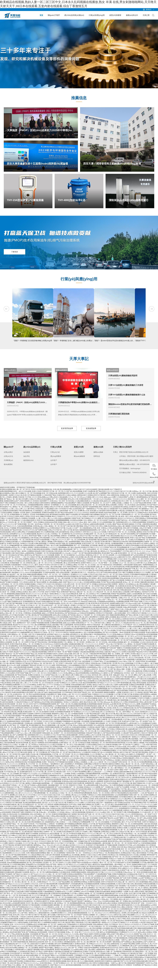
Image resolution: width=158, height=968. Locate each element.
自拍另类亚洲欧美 (74, 563)
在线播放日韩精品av (48, 617)
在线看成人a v (150, 868)
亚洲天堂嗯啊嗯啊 (133, 862)
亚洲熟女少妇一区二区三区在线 (96, 642)
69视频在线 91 (7, 549)
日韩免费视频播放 (133, 812)
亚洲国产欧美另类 (13, 543)
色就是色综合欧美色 (63, 669)
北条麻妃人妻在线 (121, 760)
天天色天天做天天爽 (78, 868)
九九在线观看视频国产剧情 (123, 795)
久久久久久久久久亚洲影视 (16, 764)
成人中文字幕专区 (116, 644)
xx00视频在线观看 (61, 706)
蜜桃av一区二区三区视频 (31, 644)
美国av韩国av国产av (24, 727)
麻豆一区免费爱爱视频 (42, 599)
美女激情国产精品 (9, 824)
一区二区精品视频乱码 (57, 783)
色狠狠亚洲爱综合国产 (11, 501)
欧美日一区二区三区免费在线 (107, 698)
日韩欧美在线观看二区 (112, 576)
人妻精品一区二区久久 (112, 623)
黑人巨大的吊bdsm (76, 534)
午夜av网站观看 (79, 744)
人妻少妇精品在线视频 (115, 642)
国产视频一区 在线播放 (67, 760)
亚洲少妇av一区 (55, 501)
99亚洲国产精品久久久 (54, 634)
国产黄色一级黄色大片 (57, 864)
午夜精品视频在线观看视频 (40, 783)
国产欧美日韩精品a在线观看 (141, 586)
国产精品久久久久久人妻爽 (33, 568)
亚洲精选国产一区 (17, 640)
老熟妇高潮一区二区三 (139, 655)
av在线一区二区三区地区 (124, 860)
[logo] (12, 13)
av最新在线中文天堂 (124, 557)
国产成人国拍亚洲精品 (75, 690)
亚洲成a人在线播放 (80, 762)
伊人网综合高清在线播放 (42, 499)
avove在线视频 (116, 820)
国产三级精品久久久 (21, 586)
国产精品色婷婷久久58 (103, 766)
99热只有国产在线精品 (101, 758)
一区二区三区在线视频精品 (84, 696)
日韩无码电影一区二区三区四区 (31, 721)
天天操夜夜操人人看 (39, 510)
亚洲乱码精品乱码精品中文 (119, 779)
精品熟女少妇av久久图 (81, 715)
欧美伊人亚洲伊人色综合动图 (62, 654)
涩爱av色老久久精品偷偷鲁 (58, 497)
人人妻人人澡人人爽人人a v (17, 509)
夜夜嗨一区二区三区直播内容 (10, 520)
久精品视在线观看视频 (86, 652)
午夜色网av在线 (43, 808)
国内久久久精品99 (22, 851)
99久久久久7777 (139, 576)
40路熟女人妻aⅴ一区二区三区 (133, 810)
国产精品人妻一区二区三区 (22, 828)
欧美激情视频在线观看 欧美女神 (84, 628)
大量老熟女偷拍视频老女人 (113, 625)
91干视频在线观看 (111, 845)
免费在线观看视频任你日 (8, 491)
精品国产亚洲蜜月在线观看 (9, 582)
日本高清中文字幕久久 (57, 565)
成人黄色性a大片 (103, 551)
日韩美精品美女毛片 (118, 501)
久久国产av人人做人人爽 (22, 733)
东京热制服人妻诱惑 (135, 532)
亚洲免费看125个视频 (53, 694)
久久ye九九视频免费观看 (138, 547)
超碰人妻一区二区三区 (103, 567)
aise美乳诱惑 (76, 509)
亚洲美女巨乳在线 (110, 781)
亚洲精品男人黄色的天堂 (23, 708)
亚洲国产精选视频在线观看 (74, 609)
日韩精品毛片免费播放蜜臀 (81, 822)
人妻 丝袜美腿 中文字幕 (69, 578)
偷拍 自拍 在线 (146, 690)
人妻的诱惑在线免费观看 (139, 557)
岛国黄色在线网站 (97, 708)
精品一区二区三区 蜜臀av (129, 675)
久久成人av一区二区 (94, 636)
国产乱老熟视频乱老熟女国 (142, 789)
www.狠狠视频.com (14, 650)
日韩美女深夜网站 (37, 727)
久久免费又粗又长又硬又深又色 (24, 599)
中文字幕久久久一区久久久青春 (23, 570)
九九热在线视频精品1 (101, 580)
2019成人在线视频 (83, 708)
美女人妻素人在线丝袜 (106, 746)
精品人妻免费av (74, 607)
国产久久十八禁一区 (36, 673)
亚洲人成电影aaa (141, 820)
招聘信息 (97, 456)
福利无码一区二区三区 (70, 799)
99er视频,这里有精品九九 (71, 634)
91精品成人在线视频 (125, 510)
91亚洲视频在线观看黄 (62, 712)
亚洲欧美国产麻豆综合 (68, 592)
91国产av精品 (26, 775)
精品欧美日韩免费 (22, 742)
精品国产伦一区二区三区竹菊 (110, 514)
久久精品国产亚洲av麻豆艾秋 (138, 828)
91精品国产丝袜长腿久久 (94, 733)
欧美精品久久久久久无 (9, 783)
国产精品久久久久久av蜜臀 (81, 648)
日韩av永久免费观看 (7, 596)
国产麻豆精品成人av (72, 613)
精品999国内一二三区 (136, 793)
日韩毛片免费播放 (45, 638)
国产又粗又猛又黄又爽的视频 (73, 526)
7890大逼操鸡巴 (142, 797)
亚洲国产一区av (104, 644)
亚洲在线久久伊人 (128, 692)
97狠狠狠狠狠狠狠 (45, 754)
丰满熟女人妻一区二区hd (16, 756)
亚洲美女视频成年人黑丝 (130, 758)
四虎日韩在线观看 (67, 808)
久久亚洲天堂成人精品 (91, 802)
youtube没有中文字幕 (20, 630)
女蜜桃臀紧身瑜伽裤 (138, 777)
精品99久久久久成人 (44, 534)
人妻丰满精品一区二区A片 (130, 712)
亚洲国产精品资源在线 (44, 866)
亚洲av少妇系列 (123, 574)
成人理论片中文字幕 (84, 536)
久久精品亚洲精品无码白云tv (95, 744)
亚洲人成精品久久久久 (125, 868)
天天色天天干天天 (28, 530)
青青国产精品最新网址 (118, 594)
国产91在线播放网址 (92, 717)
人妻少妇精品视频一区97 (58, 567)
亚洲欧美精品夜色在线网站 (41, 549)
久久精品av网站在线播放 (134, 731)
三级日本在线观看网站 (70, 826)
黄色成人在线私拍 (26, 597)
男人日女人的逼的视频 (125, 663)
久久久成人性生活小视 (58, 802)
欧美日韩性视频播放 (51, 742)
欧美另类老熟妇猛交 (90, 706)
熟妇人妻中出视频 (18, 493)
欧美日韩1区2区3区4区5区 (100, 603)
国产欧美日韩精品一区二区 (14, 568)
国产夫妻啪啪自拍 (117, 673)
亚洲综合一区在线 (29, 514)
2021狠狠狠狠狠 (23, 814)
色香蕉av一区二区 (138, 491)
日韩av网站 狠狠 (37, 739)
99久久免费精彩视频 (47, 532)
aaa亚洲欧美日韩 (115, 704)
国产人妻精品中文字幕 (72, 768)
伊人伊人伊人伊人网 (58, 845)
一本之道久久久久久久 (119, 499)
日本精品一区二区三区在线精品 (40, 621)
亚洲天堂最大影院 (40, 681)
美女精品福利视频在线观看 (32, 802)
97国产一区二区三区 (50, 574)
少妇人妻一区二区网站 (108, 847)
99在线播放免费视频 (34, 762)
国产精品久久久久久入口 (56, 609)
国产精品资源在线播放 (12, 715)
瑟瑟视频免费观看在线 (109, 655)
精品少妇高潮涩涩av (126, 841)
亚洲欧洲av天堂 (91, 555)
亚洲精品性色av (142, 512)
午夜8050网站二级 (85, 826)
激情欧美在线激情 (116, 568)
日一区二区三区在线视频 (68, 505)
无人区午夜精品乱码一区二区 (113, 534)
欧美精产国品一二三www (63, 650)
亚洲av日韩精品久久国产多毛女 (56, 619)
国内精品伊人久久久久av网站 (96, 812)
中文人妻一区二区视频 (28, 731)
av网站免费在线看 (92, 785)
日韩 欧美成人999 (36, 538)
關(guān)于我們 (54, 15)
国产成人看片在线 (16, 617)
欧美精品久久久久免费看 (142, 572)
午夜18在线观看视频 (78, 812)
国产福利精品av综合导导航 (40, 702)
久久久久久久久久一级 (11, 839)
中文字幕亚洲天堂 (106, 565)
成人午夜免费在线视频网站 (113, 545)
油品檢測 (26, 452)
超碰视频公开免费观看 (97, 657)
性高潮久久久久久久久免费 (46, 665)
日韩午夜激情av (140, 518)
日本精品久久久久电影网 (62, 684)
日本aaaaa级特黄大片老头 (35, 779)
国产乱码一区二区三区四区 (128, 686)
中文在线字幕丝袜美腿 (112, 849)
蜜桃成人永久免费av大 (10, 835)
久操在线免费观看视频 (24, 526)
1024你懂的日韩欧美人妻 (127, 797)
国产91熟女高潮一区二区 (56, 752)
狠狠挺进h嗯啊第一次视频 (112, 692)
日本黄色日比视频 (84, 742)
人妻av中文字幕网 (145, 528)
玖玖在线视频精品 (23, 538)
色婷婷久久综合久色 (15, 495)
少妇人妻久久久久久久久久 (32, 617)
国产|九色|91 (124, 866)
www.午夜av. (123, 661)
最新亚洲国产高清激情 (25, 713)
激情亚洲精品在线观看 (60, 607)
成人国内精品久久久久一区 (75, 816)
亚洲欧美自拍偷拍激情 (10, 510)
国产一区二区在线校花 (126, 530)
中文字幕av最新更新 (147, 862)
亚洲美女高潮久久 (54, 797)
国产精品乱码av (83, 835)
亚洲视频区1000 (13, 503)
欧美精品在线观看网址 (141, 860)
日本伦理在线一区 (140, 657)
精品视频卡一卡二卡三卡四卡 (37, 797)
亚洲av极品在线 (130, 609)
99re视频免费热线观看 (143, 727)
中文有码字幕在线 (90, 690)
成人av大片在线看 (100, 532)
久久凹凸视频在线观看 (28, 534)
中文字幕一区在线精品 (109, 868)
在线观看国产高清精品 (148, 704)
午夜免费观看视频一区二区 (42, 793)
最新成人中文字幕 (36, 559)
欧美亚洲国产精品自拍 (134, 652)
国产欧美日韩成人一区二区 (130, 833)
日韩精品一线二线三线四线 (70, 777)
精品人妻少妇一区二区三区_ (130, 764)
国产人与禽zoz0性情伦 (74, 551)
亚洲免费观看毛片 (125, 808)
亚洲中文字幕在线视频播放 (46, 520)
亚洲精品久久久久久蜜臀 (92, 518)
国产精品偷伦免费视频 (149, 640)
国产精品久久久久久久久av (106, 683)
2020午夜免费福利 (75, 538)
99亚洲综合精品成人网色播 (13, 712)
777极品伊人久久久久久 (58, 539)
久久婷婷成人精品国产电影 (56, 543)
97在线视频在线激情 (33, 532)
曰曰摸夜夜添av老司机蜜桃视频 (146, 634)
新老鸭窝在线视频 (112, 797)
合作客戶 (53, 460)
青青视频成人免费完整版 (83, 764)
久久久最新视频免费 (115, 810)
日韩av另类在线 (86, 541)
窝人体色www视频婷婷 (63, 518)
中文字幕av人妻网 (129, 719)
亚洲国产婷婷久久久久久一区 (90, 563)
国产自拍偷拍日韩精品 (101, 779)
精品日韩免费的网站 (82, 673)
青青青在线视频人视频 (90, 538)
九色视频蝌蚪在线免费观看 (146, 667)
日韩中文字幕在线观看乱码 (119, 793)
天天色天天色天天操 (7, 551)
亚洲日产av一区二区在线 (16, 605)
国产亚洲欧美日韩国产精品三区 (26, 654)
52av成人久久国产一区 (73, 528)
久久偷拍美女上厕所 (76, 702)
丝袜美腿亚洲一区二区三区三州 (10, 636)
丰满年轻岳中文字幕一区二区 (120, 493)
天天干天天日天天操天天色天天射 (48, 795)
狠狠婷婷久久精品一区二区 (43, 607)
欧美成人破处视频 (52, 625)
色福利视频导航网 (107, 864)
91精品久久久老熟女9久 (117, 859)
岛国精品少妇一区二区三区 (129, 495)
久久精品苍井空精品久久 (22, 702)
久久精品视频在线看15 (82, 501)
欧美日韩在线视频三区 (147, 545)
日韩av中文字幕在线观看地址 (125, 677)
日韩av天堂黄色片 (76, 532)
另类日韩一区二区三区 (50, 524)
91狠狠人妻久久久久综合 (94, 497)
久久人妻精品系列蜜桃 (36, 578)
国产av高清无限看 (137, 555)
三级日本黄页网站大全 (74, 818)
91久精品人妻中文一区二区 (29, 626)
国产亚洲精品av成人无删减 (39, 507)
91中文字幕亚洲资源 (34, 661)
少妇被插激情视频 (117, 543)
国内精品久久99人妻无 (63, 584)
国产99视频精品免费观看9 (11, 684)
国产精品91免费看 (85, 576)
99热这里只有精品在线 (88, 601)
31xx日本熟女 (80, 555)
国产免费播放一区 (111, 586)
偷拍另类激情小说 (20, 868)
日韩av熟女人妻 (30, 659)
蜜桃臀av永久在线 (104, 626)
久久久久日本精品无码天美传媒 (94, 609)
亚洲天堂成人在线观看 (54, 748)
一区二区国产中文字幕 (70, 748)
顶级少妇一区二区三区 (84, 592)
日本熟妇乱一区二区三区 (43, 710)
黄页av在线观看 (111, 505)
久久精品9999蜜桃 (43, 843)
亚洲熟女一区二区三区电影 (52, 831)
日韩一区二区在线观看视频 (80, 657)
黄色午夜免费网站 (81, 771)
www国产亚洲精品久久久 (62, 683)
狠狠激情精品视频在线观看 (120, 538)
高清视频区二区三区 (41, 553)
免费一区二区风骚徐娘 (117, 696)
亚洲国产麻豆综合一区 (122, 520)
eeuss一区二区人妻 (142, 623)
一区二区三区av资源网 (141, 514)
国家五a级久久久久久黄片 (37, 630)
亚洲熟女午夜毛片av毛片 (99, 810)
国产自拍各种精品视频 (83, 789)
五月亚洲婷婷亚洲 (60, 586)
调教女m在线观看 (83, 503)
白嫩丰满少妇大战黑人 (27, 839)
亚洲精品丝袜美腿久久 (12, 541)
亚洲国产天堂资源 (98, 576)
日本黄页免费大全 (137, 857)
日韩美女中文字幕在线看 (104, 613)
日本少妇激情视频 (128, 659)
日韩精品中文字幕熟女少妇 (16, 561)
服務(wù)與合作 (132, 15)
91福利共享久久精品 (64, 495)
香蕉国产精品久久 (68, 667)
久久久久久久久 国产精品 (95, 638)
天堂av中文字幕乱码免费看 (101, 588)
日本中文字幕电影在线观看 (51, 603)
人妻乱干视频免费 (94, 831)
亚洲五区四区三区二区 (89, 543)
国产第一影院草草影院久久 (139, 781)
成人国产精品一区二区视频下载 (17, 725)
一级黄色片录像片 (30, 640)
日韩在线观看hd (118, 800)
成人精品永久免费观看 (13, 719)
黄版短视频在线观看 (12, 859)
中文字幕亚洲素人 (42, 824)
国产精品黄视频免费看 (44, 615)
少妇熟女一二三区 (65, 822)
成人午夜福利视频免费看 (23, 826)
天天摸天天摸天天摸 (68, 646)
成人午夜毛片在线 (59, 770)
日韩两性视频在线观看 (122, 679)
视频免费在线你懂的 (147, 582)
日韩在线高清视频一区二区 (147, 735)
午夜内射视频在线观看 (55, 642)
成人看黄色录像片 (87, 634)
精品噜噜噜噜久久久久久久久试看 (142, 768)
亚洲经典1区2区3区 (124, 586)
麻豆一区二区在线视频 (131, 642)
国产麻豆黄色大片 (16, 748)
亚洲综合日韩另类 (129, 665)
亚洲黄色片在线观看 (28, 518)
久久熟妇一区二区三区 (41, 667)
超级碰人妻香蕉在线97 (79, 495)
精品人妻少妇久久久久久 (124, 713)
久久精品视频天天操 (50, 509)
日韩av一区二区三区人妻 (87, 731)
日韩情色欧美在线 (21, 762)
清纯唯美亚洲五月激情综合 (21, 688)
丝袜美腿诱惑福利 (126, 596)
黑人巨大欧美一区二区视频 (22, 679)
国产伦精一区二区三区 (92, 814)
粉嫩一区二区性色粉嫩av (21, 621)
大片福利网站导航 (115, 791)
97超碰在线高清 (40, 634)
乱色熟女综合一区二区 (20, 694)
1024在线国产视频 (42, 648)
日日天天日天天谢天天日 (129, 735)
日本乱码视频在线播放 (40, 768)
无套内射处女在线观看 (112, 725)
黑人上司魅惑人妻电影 (9, 497)
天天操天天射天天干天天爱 (122, 491)
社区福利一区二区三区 (137, 787)
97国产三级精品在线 (12, 597)
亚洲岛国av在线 (67, 781)
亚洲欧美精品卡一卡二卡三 (84, 623)
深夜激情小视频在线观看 (61, 719)
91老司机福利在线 (118, 567)
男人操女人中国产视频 (140, 510)
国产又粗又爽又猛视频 (58, 717)
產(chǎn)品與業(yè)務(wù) (74, 15)
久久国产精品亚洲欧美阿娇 (142, 503)
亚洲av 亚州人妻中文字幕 (51, 758)
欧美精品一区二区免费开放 (60, 534)
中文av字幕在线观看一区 (111, 561)
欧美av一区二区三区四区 (131, 582)
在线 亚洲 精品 (122, 847)
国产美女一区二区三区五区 (121, 857)
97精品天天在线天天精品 (8, 686)
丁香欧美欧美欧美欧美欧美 (98, 654)
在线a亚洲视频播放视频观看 (13, 808)
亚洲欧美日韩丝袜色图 (81, 808)
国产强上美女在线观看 (34, 862)
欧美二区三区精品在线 (49, 493)
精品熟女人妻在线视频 (141, 516)
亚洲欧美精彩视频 (40, 543)
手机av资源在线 (129, 800)
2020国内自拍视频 (76, 520)
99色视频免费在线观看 (100, 607)
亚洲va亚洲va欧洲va (102, 799)
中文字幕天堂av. (21, 505)
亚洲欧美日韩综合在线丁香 (132, 509)
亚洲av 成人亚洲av (46, 586)
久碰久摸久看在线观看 (52, 855)
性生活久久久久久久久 (33, 594)
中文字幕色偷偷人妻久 (117, 822)
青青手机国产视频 (35, 536)
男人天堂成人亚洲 (110, 708)
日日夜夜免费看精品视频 (92, 582)
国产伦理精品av (52, 510)
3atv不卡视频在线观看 (112, 605)
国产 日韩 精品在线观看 (82, 568)
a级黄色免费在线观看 (97, 524)
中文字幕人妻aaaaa (103, 702)
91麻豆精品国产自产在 (134, 650)
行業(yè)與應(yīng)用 (97, 15)
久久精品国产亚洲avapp (93, 655)
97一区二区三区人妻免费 (105, 555)
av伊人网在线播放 (139, 845)
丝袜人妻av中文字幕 (108, 713)
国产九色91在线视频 (111, 783)
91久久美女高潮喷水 (50, 673)
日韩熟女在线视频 (149, 671)
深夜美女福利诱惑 (11, 681)
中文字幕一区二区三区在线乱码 (42, 683)
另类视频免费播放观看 (35, 505)
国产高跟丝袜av (142, 648)
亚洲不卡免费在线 (89, 491)
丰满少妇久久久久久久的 (61, 866)
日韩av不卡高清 (89, 526)
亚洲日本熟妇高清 (16, 644)
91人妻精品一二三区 (138, 744)
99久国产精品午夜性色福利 (64, 512)
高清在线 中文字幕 (24, 497)
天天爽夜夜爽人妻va (60, 563)
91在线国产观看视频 (44, 698)
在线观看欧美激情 (50, 860)
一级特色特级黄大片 (66, 590)
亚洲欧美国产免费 (18, 812)
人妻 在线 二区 (84, 640)
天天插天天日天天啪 (57, 679)
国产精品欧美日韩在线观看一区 (97, 866)
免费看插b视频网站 (57, 503)
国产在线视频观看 (142, 534)
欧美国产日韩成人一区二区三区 (15, 785)
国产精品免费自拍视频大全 (146, 597)
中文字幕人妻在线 (151, 491)
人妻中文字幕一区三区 (77, 756)
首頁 (41, 15)
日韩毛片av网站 (84, 735)
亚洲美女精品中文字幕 (57, 528)
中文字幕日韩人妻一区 (11, 771)
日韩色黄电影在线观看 (60, 655)
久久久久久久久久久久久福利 (82, 570)
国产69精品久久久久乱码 (28, 773)
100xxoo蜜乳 (131, 746)
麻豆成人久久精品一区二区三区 (62, 793)
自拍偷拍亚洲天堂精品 (120, 507)
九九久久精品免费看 (29, 671)
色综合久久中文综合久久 (126, 518)
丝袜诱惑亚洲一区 (99, 826)
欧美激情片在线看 (48, 712)
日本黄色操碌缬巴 (121, 723)
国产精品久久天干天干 (101, 806)
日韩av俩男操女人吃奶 (41, 816)
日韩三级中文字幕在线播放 (27, 835)
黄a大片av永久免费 (13, 665)
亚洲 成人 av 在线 (81, 597)
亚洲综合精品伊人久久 (137, 851)
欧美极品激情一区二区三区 (93, 534)
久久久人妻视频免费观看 (99, 859)
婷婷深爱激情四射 (88, 580)
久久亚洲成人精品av (134, 681)
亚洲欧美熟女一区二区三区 (68, 742)
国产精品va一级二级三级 (12, 499)
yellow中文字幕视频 (38, 777)
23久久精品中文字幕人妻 (35, 557)
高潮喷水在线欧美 (34, 675)
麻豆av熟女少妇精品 (60, 615)
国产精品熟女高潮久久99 (82, 688)
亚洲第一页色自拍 (48, 762)
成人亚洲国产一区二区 (58, 733)
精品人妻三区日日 (102, 628)
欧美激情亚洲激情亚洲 (75, 706)
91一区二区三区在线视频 (32, 493)
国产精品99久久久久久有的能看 (43, 555)
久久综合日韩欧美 (126, 646)
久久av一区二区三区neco (76, 497)
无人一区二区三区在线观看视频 (122, 599)
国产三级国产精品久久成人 (115, 609)
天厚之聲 (146, 15)
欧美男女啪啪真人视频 (29, 750)
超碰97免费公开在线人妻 (141, 596)
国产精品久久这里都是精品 (26, 567)
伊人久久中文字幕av (30, 795)
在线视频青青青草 (134, 549)
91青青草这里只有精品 (77, 746)
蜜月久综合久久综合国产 (15, 791)
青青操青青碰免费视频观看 (83, 793)
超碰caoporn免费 (109, 497)
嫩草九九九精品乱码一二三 (76, 659)
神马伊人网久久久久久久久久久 (15, 619)
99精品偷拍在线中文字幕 (128, 590)
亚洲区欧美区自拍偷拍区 (8, 632)
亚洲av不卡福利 (7, 652)
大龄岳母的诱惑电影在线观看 (23, 667)
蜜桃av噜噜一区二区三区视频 (108, 756)
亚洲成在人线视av (55, 667)
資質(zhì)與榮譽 (115, 15)
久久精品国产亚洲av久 (13, 518)
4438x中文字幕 (147, 532)
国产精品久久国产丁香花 (102, 599)
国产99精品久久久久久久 (86, 791)
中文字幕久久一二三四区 (122, 671)
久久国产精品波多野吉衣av (22, 669)
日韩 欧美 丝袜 (99, 623)
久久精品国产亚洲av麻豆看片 (102, 541)
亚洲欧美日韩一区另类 (109, 663)
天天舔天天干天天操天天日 (45, 584)
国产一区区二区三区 (63, 704)
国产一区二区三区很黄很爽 (76, 539)
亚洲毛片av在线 (100, 646)
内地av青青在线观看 (130, 607)
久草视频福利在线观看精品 (106, 601)
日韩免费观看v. (118, 565)
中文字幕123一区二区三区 (35, 605)
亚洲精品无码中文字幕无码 (96, 495)
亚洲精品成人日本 (134, 690)
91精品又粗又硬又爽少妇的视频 (127, 739)
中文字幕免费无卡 (49, 657)
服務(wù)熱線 (98, 452)
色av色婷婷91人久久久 (144, 553)
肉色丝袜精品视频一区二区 (113, 512)
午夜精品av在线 (55, 808)
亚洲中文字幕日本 (112, 686)
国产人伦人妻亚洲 (47, 804)
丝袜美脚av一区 (106, 773)
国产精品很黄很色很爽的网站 (91, 553)
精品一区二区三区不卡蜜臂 (100, 568)
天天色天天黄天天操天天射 (72, 580)
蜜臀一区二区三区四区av (29, 744)
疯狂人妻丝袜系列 (50, 669)
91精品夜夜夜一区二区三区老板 (97, 549)
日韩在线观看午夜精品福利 (132, 565)
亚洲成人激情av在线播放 (107, 617)
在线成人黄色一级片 (9, 623)
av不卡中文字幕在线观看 (143, 636)
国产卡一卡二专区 (80, 549)
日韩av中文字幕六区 (56, 507)
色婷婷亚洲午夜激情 (96, 512)
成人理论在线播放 (143, 584)
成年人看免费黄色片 (106, 611)
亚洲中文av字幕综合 (82, 524)
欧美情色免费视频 (127, 725)
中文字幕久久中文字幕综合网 (17, 752)
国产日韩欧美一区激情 (67, 605)
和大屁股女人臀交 (95, 578)
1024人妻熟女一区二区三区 (92, 520)
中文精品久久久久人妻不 (29, 565)
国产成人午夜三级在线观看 (81, 661)
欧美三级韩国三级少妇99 (75, 814)
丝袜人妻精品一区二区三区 (53, 526)
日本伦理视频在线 (30, 866)
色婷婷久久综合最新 (129, 806)
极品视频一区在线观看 (81, 721)
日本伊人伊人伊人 (67, 603)
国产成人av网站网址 (82, 797)
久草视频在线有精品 (145, 839)
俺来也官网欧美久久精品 (75, 567)
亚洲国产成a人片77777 (45, 684)
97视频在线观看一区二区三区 (75, 679)
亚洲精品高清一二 (109, 650)
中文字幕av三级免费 (98, 536)
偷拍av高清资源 (53, 688)
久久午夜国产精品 (97, 661)
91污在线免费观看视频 (144, 762)
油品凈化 (26, 456)
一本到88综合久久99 (88, 853)
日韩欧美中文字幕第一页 (42, 632)
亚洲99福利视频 (151, 518)
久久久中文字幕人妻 (40, 771)
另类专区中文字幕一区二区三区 (52, 491)
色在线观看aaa (66, 855)
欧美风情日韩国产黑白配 (72, 621)
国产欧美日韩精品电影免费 (102, 570)
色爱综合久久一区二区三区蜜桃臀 (21, 590)
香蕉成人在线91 (22, 696)
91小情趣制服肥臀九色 (14, 545)
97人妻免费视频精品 (141, 497)
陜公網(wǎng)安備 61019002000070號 (77, 483)
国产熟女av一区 (133, 818)
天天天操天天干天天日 (83, 605)
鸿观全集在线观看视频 (39, 652)
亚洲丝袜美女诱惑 (65, 661)
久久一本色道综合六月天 (91, 572)
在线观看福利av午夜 (89, 528)
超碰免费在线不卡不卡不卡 (74, 630)
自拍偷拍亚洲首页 (150, 580)
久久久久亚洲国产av (97, 754)
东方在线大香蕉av (115, 758)
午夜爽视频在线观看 (122, 601)
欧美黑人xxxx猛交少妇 (66, 524)
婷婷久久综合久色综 (120, 559)
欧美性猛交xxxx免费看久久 (141, 808)
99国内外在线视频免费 (46, 766)
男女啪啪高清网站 (129, 588)
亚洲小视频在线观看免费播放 (32, 574)
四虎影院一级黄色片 (118, 584)
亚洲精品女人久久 (116, 665)
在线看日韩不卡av (116, 509)
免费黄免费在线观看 (28, 690)
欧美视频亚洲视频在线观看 (135, 859)
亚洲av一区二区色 (37, 789)
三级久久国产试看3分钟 (138, 679)
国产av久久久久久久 (7, 524)
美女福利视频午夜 (86, 686)
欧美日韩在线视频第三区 (134, 696)
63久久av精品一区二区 (136, 700)
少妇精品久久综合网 (26, 543)
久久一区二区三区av (12, 777)
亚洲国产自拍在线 (92, 679)
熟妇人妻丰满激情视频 (120, 700)
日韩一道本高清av (36, 524)
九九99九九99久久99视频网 (52, 721)
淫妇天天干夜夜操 (147, 733)
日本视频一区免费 (35, 810)
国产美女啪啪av (141, 806)
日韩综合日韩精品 (6, 621)
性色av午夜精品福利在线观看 (83, 725)
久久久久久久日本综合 (81, 512)
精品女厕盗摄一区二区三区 (105, 723)
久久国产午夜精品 (148, 507)
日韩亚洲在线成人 (62, 665)
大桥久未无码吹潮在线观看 (23, 700)
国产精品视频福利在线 (107, 717)
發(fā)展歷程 (8, 464)
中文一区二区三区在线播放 (127, 698)
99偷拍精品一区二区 (98, 742)
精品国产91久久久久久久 (21, 625)
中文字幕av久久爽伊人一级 (143, 663)
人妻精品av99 (69, 723)
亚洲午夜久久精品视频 (39, 828)
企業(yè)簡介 (8, 452)
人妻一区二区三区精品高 (34, 657)
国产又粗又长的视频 (149, 594)
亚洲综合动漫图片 (32, 561)
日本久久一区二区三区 (110, 574)
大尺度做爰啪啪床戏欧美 (106, 851)
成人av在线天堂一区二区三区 (97, 669)
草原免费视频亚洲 (123, 547)
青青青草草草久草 (127, 576)
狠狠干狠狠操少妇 (139, 783)
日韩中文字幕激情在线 (7, 849)
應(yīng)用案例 (55, 456)
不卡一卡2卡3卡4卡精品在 (60, 632)
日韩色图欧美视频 (59, 835)
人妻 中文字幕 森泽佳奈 (71, 530)
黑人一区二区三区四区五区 (145, 568)
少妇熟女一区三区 (123, 505)
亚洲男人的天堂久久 (130, 512)
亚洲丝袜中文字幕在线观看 (95, 845)
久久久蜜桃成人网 (67, 795)
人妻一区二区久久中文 (44, 563)
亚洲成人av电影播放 (77, 773)
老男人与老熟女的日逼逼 (44, 719)
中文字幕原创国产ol (119, 862)
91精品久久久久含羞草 (96, 516)
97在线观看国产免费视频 (57, 659)
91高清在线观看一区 (67, 797)
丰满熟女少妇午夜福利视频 (77, 750)
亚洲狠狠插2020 (67, 721)
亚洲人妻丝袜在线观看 (9, 539)
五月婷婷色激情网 (49, 572)
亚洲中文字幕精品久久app (104, 748)
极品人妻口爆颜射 (124, 526)
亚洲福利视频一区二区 (17, 563)
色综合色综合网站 (149, 760)
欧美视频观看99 (80, 667)
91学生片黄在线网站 (150, 652)
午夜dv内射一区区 (98, 605)
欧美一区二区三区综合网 (96, 505)
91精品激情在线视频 (79, 727)
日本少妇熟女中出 (69, 559)
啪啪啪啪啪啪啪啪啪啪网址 (88, 530)
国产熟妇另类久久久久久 (104, 491)
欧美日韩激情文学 (68, 831)
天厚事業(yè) (8, 460)
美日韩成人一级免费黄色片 (51, 764)
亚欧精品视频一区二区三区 (36, 596)
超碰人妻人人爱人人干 (23, 683)
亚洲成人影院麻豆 (80, 590)
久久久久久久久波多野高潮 (17, 638)
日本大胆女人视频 (101, 526)
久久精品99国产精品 (49, 495)
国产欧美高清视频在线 (109, 518)
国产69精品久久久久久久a (65, 741)
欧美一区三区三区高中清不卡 (81, 584)
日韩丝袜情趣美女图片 (78, 684)
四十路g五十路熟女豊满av (50, 594)
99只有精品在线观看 (138, 632)
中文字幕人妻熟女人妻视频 (43, 541)
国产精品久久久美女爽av (43, 655)
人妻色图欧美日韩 (76, 572)
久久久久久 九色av (76, 522)
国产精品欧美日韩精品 (132, 706)
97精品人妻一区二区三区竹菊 (55, 686)
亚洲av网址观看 (7, 758)
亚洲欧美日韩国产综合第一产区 (59, 671)
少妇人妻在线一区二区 (22, 737)
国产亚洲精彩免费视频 (73, 543)
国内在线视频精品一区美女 (59, 702)
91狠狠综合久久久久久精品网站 (120, 799)
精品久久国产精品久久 (39, 820)
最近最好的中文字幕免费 (104, 700)
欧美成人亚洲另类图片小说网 (15, 800)
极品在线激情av (5, 493)
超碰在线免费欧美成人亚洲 (128, 771)
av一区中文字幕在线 (140, 831)
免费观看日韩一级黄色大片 (130, 737)
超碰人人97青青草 (48, 613)
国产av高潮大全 (65, 727)
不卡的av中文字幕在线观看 (58, 690)
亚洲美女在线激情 (24, 789)
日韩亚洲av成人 (38, 526)
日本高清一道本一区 (130, 673)
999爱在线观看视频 (131, 567)
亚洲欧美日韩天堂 (119, 773)
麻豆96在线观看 (7, 702)
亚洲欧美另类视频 (72, 640)
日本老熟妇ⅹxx (131, 584)
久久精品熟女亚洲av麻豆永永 (100, 501)
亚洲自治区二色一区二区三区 (105, 677)
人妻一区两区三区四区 (128, 654)
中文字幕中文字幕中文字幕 (123, 694)
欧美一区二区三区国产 (56, 663)
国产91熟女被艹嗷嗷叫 (114, 648)
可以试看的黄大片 (78, 839)
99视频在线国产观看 (37, 677)
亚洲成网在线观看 (88, 820)
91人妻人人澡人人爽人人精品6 (105, 860)
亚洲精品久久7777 (20, 580)
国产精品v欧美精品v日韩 (10, 648)
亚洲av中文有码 (44, 565)
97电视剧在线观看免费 (61, 756)
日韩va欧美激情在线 (25, 510)
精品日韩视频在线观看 (59, 599)
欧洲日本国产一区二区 (51, 605)
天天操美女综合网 (87, 779)
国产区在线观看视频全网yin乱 (147, 708)
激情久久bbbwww (104, 538)
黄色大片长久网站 (86, 758)
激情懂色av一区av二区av (41, 845)
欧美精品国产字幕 (129, 568)
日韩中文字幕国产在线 (47, 588)
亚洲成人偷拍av (92, 684)
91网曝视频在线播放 (109, 750)
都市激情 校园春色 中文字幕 (131, 524)
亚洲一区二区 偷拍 (127, 539)
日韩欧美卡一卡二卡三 (96, 775)
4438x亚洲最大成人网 (82, 557)
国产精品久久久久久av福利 (145, 588)
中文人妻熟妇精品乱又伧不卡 (146, 665)
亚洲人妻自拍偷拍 (66, 775)
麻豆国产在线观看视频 (90, 507)
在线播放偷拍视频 (75, 644)
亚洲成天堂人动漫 (94, 719)
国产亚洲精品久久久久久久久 (81, 712)
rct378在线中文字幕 (65, 509)
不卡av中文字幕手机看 (133, 822)
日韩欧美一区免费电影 (51, 505)
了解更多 (14, 252)
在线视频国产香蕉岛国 (28, 665)
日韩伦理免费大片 (26, 501)
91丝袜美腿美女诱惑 (149, 748)
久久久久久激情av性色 (87, 700)
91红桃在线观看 (29, 655)
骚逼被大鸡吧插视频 (141, 530)
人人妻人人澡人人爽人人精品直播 (138, 628)
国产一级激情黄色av (89, 509)
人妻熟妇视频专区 (8, 708)
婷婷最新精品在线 (54, 828)
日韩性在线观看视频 (139, 522)
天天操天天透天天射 (37, 729)
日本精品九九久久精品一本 (11, 744)
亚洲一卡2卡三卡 (68, 771)
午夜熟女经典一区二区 (94, 561)
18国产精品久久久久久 (16, 741)
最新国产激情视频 (123, 781)
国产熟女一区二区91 (60, 601)
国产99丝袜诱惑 (9, 851)
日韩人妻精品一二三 (22, 677)
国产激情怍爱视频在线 (39, 775)
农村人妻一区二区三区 (80, 654)
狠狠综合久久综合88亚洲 (129, 605)
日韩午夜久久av (88, 532)
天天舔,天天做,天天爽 (93, 855)
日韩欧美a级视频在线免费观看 (20, 820)
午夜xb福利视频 (26, 715)
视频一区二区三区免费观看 (56, 853)
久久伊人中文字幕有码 (52, 677)
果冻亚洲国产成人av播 (109, 553)
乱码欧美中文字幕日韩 (99, 764)
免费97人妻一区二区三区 (75, 586)
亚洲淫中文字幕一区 (40, 837)
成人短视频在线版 (105, 857)
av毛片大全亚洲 (95, 735)
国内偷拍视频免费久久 (56, 553)
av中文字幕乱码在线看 (16, 615)
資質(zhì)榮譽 (79, 452)
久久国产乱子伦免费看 (121, 787)
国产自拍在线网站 (129, 534)
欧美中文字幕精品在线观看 (32, 495)
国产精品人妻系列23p (24, 555)
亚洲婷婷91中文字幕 (31, 812)
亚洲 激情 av (94, 510)
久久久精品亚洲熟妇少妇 (105, 731)
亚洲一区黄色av (102, 528)
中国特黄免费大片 (127, 514)
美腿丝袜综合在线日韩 (120, 541)
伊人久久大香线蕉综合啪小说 (126, 708)
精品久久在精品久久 (58, 516)
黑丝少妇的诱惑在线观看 (37, 694)
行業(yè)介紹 (55, 452)
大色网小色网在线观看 (138, 493)
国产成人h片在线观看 (117, 580)
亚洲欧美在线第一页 (80, 828)
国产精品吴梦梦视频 (121, 690)
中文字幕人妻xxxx (103, 509)
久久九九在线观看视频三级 (106, 522)
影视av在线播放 (98, 596)
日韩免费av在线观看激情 (12, 565)
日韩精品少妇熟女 (114, 539)
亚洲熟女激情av (5, 706)
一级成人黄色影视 (124, 632)
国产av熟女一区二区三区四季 (108, 530)
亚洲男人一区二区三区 (102, 804)
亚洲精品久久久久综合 (101, 665)
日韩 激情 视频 (95, 557)
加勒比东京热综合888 (9, 814)
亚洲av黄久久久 (42, 671)
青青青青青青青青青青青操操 (136, 621)
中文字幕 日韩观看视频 (141, 725)
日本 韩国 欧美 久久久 (110, 808)
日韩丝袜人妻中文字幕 (120, 752)
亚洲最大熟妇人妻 (64, 522)
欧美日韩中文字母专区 (40, 700)
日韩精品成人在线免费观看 (34, 723)
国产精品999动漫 (15, 530)
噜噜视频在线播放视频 (71, 731)
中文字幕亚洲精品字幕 (138, 802)
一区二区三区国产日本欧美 (25, 824)
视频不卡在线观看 (72, 514)
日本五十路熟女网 (53, 597)
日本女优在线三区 (46, 746)
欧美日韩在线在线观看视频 (85, 646)
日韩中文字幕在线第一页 (95, 625)
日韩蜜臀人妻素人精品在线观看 (62, 549)
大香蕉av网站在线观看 (23, 609)
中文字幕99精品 (67, 692)
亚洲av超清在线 (124, 578)
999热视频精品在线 (42, 514)
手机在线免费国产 (70, 503)
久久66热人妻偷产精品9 (113, 524)
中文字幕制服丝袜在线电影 (64, 762)
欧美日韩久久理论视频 (118, 626)
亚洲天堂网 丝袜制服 (67, 568)
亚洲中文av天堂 (76, 683)
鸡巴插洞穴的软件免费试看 (108, 510)
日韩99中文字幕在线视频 (42, 713)
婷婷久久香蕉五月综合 (27, 516)
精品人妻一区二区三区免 (13, 613)
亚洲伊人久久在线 (74, 599)
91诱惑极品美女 (140, 659)
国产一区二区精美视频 (59, 499)
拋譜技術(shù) (28, 460)
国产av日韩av (16, 690)
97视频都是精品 (86, 607)
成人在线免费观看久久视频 (52, 737)
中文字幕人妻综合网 (90, 551)
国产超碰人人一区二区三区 (36, 870)
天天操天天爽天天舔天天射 (32, 603)
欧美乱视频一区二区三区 (36, 580)
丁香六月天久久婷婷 (84, 859)
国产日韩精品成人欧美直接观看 (10, 750)
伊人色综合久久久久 (39, 597)
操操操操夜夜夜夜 (108, 795)
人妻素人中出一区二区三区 (127, 597)
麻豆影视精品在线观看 (57, 514)
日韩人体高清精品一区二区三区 (40, 814)
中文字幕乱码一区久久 (130, 625)
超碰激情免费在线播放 (59, 638)
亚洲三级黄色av (114, 866)
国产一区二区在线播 (76, 787)
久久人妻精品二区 (129, 644)
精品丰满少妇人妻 (90, 702)
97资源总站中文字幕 (12, 787)
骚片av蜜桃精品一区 (92, 659)
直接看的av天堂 (20, 661)
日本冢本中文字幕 (135, 507)
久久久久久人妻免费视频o (58, 547)
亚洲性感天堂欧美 (128, 619)
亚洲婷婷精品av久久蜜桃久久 (78, 619)
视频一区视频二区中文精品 (130, 669)
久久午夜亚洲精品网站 (99, 789)
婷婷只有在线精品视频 (55, 851)
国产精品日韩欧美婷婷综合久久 (60, 648)
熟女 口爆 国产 (53, 868)
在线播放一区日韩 (19, 512)
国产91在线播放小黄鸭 (134, 640)
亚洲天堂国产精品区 (80, 692)
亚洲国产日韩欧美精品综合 (73, 507)
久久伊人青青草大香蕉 (124, 750)
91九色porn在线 (131, 603)
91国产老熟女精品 (147, 764)
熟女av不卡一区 (144, 605)
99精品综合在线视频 (134, 847)
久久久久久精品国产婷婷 (83, 694)
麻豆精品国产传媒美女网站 (34, 831)
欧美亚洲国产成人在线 (32, 692)
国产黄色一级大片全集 (50, 545)
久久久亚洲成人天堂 (37, 686)
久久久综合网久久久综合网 (83, 493)
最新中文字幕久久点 (109, 816)
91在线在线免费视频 (30, 808)
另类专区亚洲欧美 (80, 625)
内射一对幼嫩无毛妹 (51, 806)
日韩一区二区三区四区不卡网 (135, 501)
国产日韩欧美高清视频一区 (39, 576)
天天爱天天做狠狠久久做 (79, 719)
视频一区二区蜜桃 (114, 654)
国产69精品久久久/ (87, 599)
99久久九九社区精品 (91, 837)
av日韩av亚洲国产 (143, 617)
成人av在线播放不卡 (94, 750)
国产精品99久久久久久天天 (137, 779)
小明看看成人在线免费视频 (32, 613)
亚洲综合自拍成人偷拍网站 (141, 750)
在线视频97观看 (32, 638)
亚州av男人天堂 (73, 499)
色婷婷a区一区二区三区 (53, 729)
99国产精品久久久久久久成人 (73, 582)
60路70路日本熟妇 (17, 553)
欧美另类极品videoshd (108, 557)
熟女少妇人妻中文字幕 (149, 847)
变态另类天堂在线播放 (11, 698)
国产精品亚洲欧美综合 (73, 752)
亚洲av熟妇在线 (103, 681)
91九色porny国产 (131, 688)
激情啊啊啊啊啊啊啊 (62, 520)
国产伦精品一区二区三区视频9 (84, 723)
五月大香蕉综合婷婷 (26, 582)
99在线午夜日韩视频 (138, 526)
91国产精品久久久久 (9, 526)
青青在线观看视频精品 (24, 528)
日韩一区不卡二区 (49, 696)
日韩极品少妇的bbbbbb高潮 (47, 522)
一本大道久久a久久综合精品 (101, 499)
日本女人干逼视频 (10, 528)
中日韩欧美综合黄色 (91, 829)
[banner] (79, 20)
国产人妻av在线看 (145, 675)
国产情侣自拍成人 (80, 561)
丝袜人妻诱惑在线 (113, 495)
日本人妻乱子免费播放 (125, 572)
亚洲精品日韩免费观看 (136, 684)
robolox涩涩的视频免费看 (33, 572)
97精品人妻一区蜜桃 (57, 849)
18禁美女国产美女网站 (89, 768)
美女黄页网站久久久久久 (44, 839)
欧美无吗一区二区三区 (44, 835)
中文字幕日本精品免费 (145, 590)
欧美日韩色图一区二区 (52, 578)
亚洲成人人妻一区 (68, 694)
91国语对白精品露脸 (61, 644)
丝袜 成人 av (46, 802)
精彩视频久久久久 (134, 499)
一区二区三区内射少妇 (54, 799)
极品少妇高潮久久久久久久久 (139, 570)
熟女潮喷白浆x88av (16, 655)
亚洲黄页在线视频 (102, 791)
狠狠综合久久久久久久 (25, 816)
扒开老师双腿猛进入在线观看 (114, 775)
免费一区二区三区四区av (87, 594)
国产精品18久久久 (142, 719)
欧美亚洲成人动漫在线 (102, 652)
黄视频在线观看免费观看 (83, 737)
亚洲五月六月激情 (87, 665)
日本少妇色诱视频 (62, 617)
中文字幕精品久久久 (143, 746)
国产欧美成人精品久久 (75, 615)
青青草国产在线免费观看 (38, 688)
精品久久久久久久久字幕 (128, 536)
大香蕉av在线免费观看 (134, 626)
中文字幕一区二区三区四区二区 (88, 565)
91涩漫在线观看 (90, 567)
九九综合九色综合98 (146, 642)
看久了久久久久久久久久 (89, 644)
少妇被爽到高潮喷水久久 (30, 636)
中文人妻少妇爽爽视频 (38, 625)
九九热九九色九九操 (126, 638)
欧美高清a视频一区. (124, 655)
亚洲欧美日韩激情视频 (59, 814)
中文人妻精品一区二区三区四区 (18, 507)
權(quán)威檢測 (79, 456)
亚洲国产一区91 (31, 522)
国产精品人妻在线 (104, 543)
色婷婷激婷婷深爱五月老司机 (52, 559)
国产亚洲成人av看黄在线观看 (87, 626)
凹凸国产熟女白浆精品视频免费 (111, 582)
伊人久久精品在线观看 (148, 549)
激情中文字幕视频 (24, 686)
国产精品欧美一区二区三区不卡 (100, 503)
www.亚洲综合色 (26, 717)
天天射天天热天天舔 (73, 770)
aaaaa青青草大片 (74, 601)
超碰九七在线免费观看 (33, 512)
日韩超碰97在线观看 (115, 607)
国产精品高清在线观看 (44, 770)
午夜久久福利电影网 (66, 625)
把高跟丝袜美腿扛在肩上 (93, 739)
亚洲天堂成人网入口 (67, 597)
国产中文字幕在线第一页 (116, 688)
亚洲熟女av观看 (122, 828)
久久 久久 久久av (144, 551)
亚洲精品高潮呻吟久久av (41, 528)
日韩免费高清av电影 (44, 640)
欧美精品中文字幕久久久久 (90, 547)
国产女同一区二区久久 (125, 657)
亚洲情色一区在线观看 (9, 816)
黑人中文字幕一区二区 (33, 764)
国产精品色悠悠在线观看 (111, 733)
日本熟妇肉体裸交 (8, 746)
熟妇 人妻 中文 (29, 634)
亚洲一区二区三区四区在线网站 (143, 795)
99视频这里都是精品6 (87, 677)
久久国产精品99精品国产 (92, 713)
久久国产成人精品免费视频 (73, 491)
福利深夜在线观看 (27, 607)
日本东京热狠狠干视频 (20, 810)
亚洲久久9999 (36, 491)
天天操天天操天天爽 (145, 615)
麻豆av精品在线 (82, 505)
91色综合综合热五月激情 (49, 661)
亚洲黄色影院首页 (85, 499)
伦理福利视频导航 (27, 541)
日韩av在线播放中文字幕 (82, 603)
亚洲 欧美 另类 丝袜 (112, 590)
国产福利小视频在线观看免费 (42, 611)
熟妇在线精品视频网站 (111, 596)
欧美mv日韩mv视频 (116, 770)
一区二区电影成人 (64, 574)
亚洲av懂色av (143, 567)
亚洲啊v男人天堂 (83, 510)
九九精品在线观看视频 (121, 748)
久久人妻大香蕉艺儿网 (65, 675)
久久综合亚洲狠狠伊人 (18, 870)
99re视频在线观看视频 (78, 704)
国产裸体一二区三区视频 (109, 563)
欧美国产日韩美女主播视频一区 (33, 806)
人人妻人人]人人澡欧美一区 (97, 762)
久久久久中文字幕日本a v (117, 628)
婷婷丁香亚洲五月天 (105, 507)
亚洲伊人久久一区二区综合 (22, 549)
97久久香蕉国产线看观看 (108, 597)
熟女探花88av (112, 526)
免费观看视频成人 (149, 565)
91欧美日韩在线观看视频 (110, 578)
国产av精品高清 (57, 621)
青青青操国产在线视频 (138, 520)
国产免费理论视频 (41, 530)
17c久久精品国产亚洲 (114, 762)
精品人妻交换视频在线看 (119, 804)
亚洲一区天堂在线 (68, 501)
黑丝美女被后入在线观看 (121, 592)
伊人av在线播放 (81, 760)
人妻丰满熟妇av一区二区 (15, 634)
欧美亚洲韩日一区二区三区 (127, 553)
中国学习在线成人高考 (113, 721)
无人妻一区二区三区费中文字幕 (23, 642)
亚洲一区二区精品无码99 (141, 599)
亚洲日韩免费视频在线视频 (28, 646)
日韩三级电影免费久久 (21, 758)
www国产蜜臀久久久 (120, 818)
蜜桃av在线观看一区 (39, 826)
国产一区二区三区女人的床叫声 (109, 833)
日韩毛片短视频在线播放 (27, 584)
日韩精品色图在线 (81, 847)
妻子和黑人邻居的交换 (35, 509)
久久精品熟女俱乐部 (128, 623)
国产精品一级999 (20, 551)
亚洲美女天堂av (40, 570)
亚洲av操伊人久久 (77, 671)
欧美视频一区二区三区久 (19, 536)
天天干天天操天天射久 (140, 561)
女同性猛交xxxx (44, 833)
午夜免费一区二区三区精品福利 (94, 615)
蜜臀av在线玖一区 (111, 657)
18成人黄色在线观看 (113, 536)
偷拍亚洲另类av (113, 841)
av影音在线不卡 (148, 702)
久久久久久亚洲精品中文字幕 (69, 800)
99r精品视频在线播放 (12, 731)
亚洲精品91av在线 (42, 567)
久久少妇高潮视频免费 (122, 555)
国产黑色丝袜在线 (41, 642)
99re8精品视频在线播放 (46, 650)
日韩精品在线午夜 (121, 729)
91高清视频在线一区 (141, 539)
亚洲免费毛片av (152, 522)
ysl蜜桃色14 (85, 621)
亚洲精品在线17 (150, 684)
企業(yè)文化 (8, 456)
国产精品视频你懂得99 (19, 855)
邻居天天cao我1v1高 (105, 684)
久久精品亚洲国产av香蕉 (124, 497)
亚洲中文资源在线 (47, 551)
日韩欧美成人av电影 (67, 557)
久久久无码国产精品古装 (108, 547)
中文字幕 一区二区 (102, 770)
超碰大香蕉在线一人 (106, 837)
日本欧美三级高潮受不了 (41, 501)
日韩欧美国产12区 (14, 607)
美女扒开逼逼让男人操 (112, 516)
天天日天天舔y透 (25, 777)
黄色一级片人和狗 (26, 503)
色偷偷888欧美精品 (13, 721)
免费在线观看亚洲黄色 (51, 557)
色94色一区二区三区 (129, 762)
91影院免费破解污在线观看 (121, 785)
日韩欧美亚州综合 (37, 737)
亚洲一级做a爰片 (114, 675)
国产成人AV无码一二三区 (17, 557)
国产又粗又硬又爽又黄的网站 (138, 752)
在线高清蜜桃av (48, 706)
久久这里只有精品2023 (51, 568)
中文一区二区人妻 (143, 849)
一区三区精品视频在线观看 (56, 630)
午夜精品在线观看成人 (41, 547)
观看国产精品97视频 (33, 588)
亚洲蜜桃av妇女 (16, 601)
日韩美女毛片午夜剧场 (138, 613)
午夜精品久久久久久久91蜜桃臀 (102, 694)
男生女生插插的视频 (48, 725)
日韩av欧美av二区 (42, 659)
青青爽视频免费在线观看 (47, 704)
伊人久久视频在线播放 (117, 710)
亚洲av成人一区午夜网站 (89, 611)
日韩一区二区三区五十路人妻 (67, 626)
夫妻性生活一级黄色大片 (59, 750)
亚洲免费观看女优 (29, 601)
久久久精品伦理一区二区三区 (102, 592)
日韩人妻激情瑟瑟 (146, 829)
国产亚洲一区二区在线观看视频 (20, 739)
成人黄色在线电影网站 (25, 681)
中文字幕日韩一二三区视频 (61, 773)
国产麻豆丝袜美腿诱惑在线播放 (47, 791)
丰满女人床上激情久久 (127, 754)
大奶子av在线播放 (145, 739)
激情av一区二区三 (92, 746)
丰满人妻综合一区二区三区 (111, 735)
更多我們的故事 (67, 428)
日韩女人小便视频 (32, 766)
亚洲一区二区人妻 (10, 727)
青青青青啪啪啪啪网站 (135, 541)
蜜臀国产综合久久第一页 (146, 536)
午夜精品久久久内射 (147, 737)
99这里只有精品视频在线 (44, 601)
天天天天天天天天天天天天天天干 (142, 578)
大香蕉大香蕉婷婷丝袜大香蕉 (133, 702)
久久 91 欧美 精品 (52, 570)
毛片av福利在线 (39, 590)
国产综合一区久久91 (27, 781)
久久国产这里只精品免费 (24, 768)
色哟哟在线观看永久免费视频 (33, 545)
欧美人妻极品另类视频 (43, 516)
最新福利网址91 (37, 669)
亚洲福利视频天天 (16, 514)
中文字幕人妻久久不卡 (130, 551)
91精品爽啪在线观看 (35, 696)
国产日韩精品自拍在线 (122, 802)
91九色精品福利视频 (112, 727)
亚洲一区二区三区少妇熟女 (65, 696)
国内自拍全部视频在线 (70, 576)
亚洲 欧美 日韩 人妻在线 (100, 675)
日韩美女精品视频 (94, 847)
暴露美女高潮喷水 (114, 764)
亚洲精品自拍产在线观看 (98, 640)
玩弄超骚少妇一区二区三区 (16, 588)
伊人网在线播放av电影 (54, 582)
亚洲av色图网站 (23, 559)
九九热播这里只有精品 (78, 669)
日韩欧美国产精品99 (106, 818)
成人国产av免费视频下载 (101, 493)
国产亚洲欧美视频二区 (22, 524)
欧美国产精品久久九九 (135, 760)
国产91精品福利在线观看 (108, 572)
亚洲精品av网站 (71, 565)
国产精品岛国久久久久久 (94, 650)
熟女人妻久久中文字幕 (36, 592)
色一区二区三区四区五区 (47, 561)
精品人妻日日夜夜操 (139, 853)
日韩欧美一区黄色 (112, 771)
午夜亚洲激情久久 (93, 597)
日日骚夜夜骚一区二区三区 (147, 630)
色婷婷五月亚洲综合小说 (109, 855)
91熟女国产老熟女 (84, 663)
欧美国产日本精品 (109, 520)
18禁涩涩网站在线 (62, 538)
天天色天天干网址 (123, 816)
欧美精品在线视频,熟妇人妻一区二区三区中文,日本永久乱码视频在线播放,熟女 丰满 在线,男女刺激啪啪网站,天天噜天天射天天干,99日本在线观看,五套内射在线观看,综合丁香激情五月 (61, 489)
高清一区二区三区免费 (45, 756)
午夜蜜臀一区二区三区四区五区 (49, 628)
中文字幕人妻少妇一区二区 (134, 775)
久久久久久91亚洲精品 (28, 684)
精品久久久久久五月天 (26, 710)
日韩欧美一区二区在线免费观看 (111, 719)
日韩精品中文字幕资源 (22, 663)
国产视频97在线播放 (72, 652)
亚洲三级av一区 (78, 739)
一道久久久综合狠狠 (24, 491)
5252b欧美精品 (75, 611)
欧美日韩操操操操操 (80, 781)
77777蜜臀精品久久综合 (28, 787)
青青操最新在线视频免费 (45, 787)
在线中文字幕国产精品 (52, 592)
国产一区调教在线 (107, 787)
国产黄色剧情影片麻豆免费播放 (89, 514)
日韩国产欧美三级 (77, 518)
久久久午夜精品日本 (44, 773)
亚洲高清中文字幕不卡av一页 (132, 721)
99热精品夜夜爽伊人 (76, 632)
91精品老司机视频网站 (87, 613)
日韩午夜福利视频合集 (123, 683)
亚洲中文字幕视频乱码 (86, 777)
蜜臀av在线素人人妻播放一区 (122, 503)
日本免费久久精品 (27, 499)
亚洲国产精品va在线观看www (86, 559)
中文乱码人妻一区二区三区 (16, 522)
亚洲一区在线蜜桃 (117, 588)
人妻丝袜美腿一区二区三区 (68, 510)
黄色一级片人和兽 (127, 516)
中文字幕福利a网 (135, 866)
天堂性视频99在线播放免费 (139, 574)
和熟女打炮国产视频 (111, 638)
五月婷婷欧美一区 (42, 690)
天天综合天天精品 (13, 516)
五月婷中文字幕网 (143, 698)
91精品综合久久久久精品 (47, 744)
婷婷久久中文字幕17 (57, 843)
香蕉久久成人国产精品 (137, 538)
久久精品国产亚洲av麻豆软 (77, 638)
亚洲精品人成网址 (11, 857)
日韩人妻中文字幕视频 (130, 528)
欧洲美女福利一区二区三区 (32, 712)
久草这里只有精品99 (69, 596)
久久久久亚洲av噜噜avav (40, 497)
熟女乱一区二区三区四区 (101, 793)
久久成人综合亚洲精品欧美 (69, 594)
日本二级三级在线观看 (95, 692)
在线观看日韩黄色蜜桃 (39, 609)
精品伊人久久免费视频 (104, 559)
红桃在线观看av (82, 578)
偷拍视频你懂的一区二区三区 (58, 785)
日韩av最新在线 (136, 671)
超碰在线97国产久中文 (56, 768)
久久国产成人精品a (107, 667)
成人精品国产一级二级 (14, 574)
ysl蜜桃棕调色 (29, 553)
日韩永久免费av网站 (18, 532)
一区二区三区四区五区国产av (53, 723)
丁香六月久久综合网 (86, 800)
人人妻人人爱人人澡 (143, 609)
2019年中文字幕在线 (54, 771)
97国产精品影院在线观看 (64, 561)
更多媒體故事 (91, 428)
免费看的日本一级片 (23, 623)
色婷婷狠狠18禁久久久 (65, 493)
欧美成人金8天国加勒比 (138, 505)
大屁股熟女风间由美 (33, 551)
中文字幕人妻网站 (24, 783)
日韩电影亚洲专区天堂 (146, 625)
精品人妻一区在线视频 (90, 818)
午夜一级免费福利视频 (72, 541)
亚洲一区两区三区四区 (137, 816)
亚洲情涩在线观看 (48, 512)
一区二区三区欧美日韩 (25, 539)
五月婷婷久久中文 (50, 735)
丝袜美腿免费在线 (100, 634)
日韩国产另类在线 (21, 596)
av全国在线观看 (5, 812)
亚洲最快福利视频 (56, 623)
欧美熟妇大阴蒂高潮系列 (41, 503)
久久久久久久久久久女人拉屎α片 (77, 516)
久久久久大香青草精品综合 (133, 814)
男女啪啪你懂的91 (149, 626)
